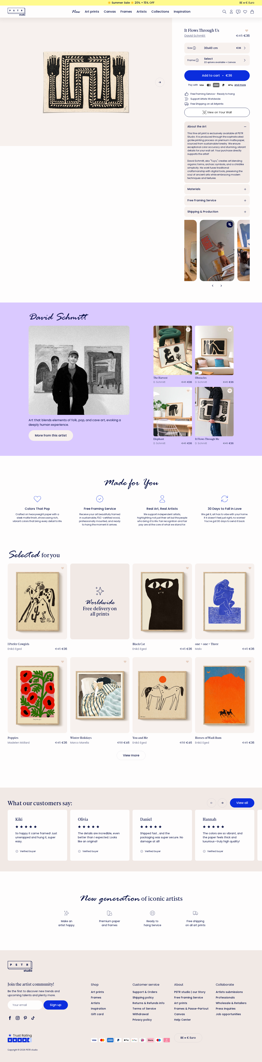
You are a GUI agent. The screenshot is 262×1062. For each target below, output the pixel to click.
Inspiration (182, 11)
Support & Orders (145, 992)
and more (240, 84)
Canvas (110, 11)
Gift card (97, 1014)
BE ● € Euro (247, 3)
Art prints (92, 11)
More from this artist (51, 435)
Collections (160, 11)
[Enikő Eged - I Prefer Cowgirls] (37, 601)
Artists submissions (229, 992)
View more (131, 755)
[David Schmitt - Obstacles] (214, 350)
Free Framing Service (201, 200)
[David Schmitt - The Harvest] (172, 350)
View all (242, 803)
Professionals (225, 997)
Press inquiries (226, 1009)
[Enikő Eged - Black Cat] (162, 601)
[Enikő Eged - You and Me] (162, 695)
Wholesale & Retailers (231, 1003)
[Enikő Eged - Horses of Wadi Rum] (225, 695)
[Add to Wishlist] (246, 30)
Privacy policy (142, 1020)
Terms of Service (144, 1009)
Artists (142, 11)
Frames (126, 11)
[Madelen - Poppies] (37, 695)
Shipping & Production (202, 212)
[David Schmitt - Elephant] (172, 411)
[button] (217, 48)
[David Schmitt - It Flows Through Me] (214, 411)
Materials (193, 189)
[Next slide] (159, 82)
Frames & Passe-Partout (191, 1009)
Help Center (182, 1020)
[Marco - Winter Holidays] (100, 695)
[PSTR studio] (16, 11)
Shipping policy (143, 997)
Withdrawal (141, 1014)
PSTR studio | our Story (189, 992)
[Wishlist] (245, 11)
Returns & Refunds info (149, 1003)
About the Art (196, 126)
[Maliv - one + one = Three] (225, 601)
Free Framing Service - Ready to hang (212, 93)
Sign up (55, 1005)
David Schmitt (194, 35)
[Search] (224, 11)
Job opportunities (228, 1014)
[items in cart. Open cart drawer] (251, 11)
